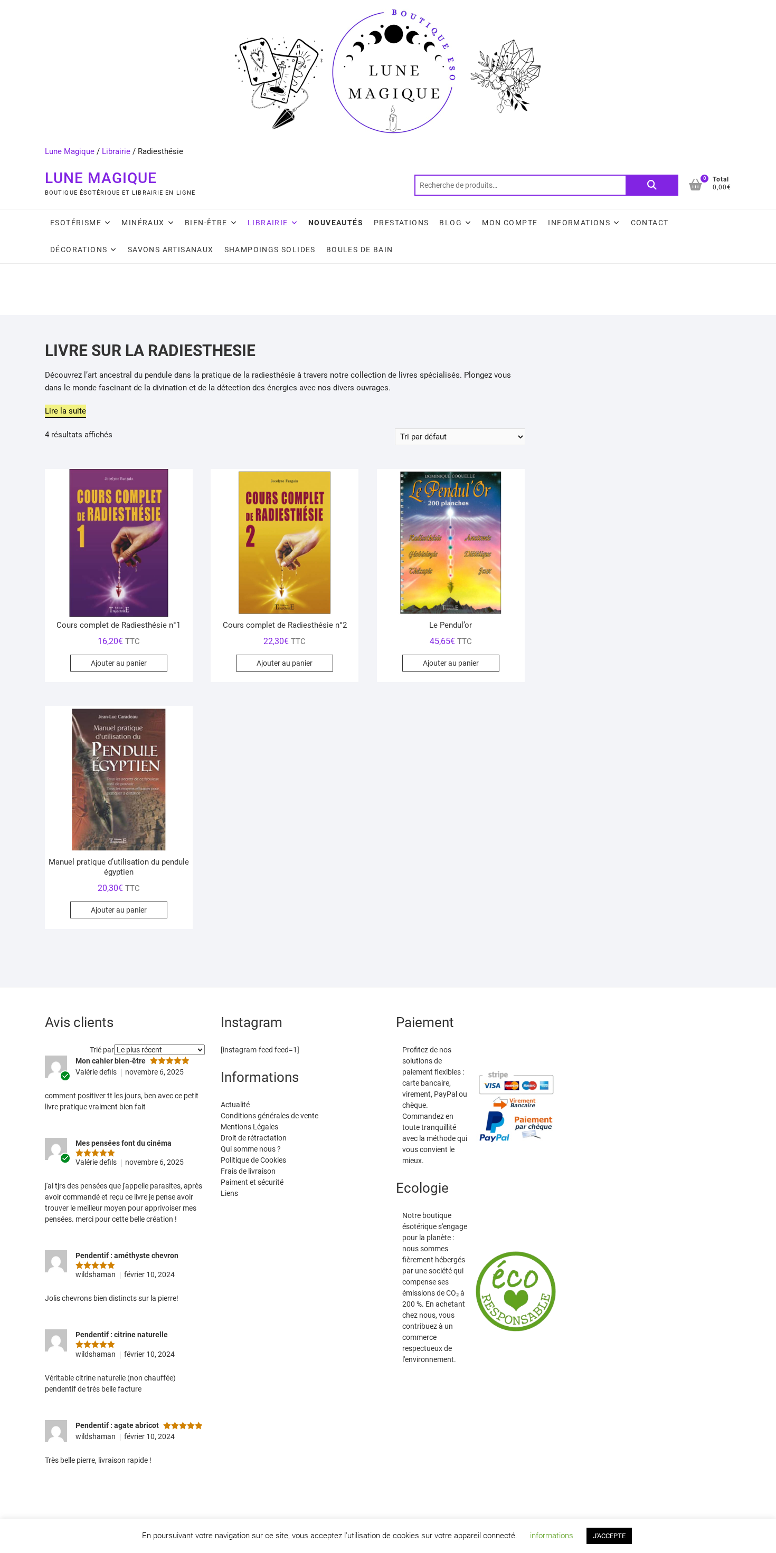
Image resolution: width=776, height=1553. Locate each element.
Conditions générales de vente (269, 1115)
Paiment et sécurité (252, 1182)
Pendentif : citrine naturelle (121, 1334)
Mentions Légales (249, 1127)
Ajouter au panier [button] (119, 663)
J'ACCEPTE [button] (609, 1536)
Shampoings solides (270, 249)
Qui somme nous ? (251, 1149)
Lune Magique (69, 151)
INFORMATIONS (579, 222)
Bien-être (206, 222)
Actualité (235, 1104)
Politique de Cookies (253, 1160)
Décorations (78, 249)
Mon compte (509, 222)
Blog (450, 222)
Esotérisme (75, 222)
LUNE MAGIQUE (101, 178)
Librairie (116, 151)
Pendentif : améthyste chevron (126, 1255)
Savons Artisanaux (171, 249)
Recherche (652, 185)
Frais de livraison (248, 1171)
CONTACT (650, 222)
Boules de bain (359, 249)
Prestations (401, 222)
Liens (229, 1193)
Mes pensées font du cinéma (123, 1143)
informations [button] (551, 1535)
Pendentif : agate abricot (117, 1425)
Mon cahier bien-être (110, 1061)
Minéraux (142, 222)
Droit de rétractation (254, 1138)
